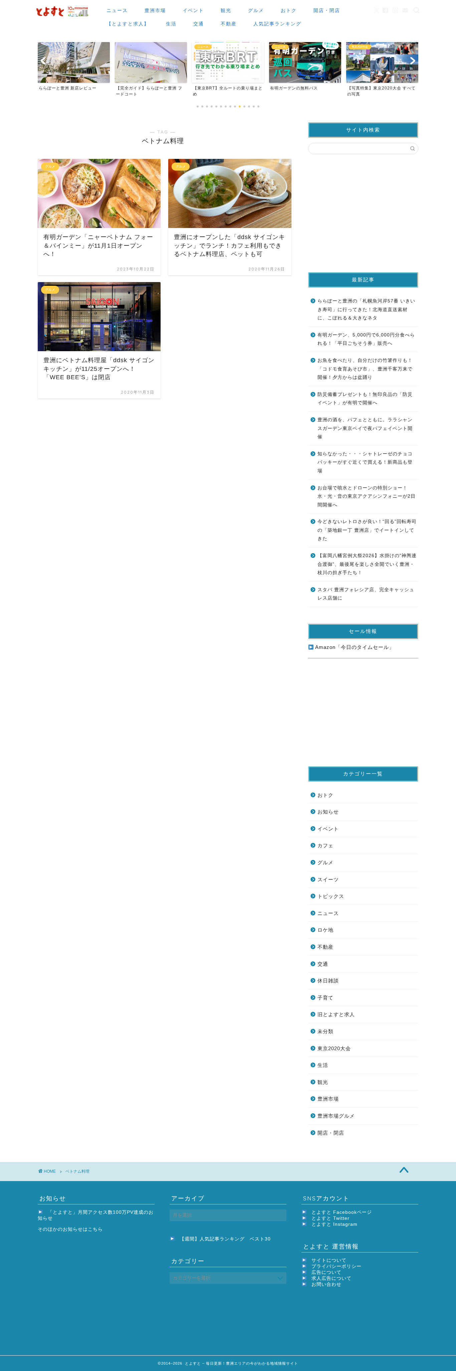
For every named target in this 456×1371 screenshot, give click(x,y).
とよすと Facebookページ (341, 1212)
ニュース (117, 10)
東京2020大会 (334, 1048)
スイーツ (328, 879)
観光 (226, 10)
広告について (326, 1272)
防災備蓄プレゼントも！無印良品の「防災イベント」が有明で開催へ (365, 399)
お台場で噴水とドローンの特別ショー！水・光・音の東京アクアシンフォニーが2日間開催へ (366, 496)
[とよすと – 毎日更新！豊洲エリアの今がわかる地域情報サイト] (63, 16)
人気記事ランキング (277, 24)
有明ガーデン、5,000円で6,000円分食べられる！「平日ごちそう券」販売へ (366, 339)
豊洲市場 (155, 10)
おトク (289, 10)
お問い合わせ (326, 1284)
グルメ (256, 10)
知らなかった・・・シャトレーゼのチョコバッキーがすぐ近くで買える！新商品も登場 (365, 462)
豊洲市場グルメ (336, 1116)
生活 (171, 24)
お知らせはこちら (83, 1229)
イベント (193, 10)
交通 (198, 24)
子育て (325, 997)
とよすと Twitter (330, 1218)
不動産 (229, 24)
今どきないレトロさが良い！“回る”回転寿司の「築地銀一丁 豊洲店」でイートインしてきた (367, 530)
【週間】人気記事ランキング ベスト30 (225, 1238)
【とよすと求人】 (127, 24)
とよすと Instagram (334, 1224)
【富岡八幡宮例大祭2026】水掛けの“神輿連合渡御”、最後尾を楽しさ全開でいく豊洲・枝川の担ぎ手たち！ (367, 564)
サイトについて (329, 1260)
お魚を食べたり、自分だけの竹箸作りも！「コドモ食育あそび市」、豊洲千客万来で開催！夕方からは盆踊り (365, 369)
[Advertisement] (363, 212)
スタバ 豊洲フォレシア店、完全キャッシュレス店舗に (365, 594)
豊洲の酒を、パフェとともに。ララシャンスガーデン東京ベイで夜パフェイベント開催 (365, 428)
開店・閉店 (326, 10)
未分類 (325, 1031)
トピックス (330, 896)
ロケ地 (325, 930)
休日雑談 (328, 980)
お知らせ (328, 812)
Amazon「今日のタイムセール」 (354, 647)
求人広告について (331, 1278)
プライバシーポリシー (336, 1266)
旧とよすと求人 (336, 1014)
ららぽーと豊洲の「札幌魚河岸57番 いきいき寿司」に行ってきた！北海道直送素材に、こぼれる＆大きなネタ (366, 309)
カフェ (325, 845)
